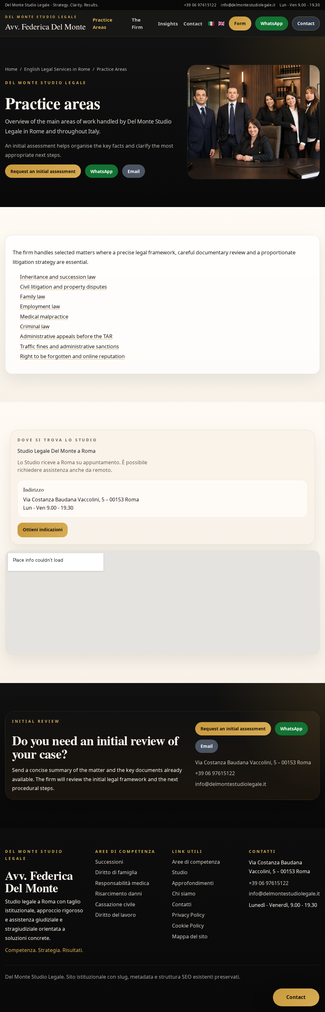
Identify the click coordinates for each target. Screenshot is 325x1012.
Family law (32, 296)
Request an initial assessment (43, 171)
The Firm (137, 23)
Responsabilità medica (122, 883)
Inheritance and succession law (58, 276)
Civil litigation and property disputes (63, 286)
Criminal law (35, 326)
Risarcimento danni (118, 893)
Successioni (109, 861)
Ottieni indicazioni (43, 530)
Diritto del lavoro (115, 914)
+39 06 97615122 (200, 5)
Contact (192, 23)
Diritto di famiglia (116, 872)
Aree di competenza (196, 861)
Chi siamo (184, 893)
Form (240, 23)
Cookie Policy (188, 925)
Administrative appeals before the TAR (66, 336)
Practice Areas (102, 23)
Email (134, 171)
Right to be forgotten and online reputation (72, 356)
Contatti (181, 904)
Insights (168, 23)
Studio (180, 872)
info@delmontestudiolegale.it (248, 5)
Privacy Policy (188, 914)
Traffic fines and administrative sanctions (69, 346)
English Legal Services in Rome (57, 69)
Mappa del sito (190, 936)
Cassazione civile (115, 904)
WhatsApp (272, 23)
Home (11, 69)
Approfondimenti (193, 883)
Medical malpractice (44, 316)
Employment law (40, 306)
